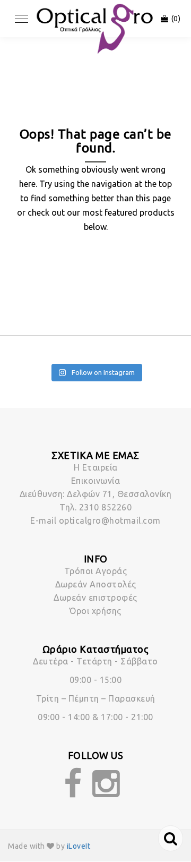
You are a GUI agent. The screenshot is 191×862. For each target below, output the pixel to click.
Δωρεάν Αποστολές (95, 584)
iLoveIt (79, 846)
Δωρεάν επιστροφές (95, 597)
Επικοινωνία (95, 480)
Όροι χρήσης (95, 611)
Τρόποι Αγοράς (95, 571)
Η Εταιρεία (96, 467)
